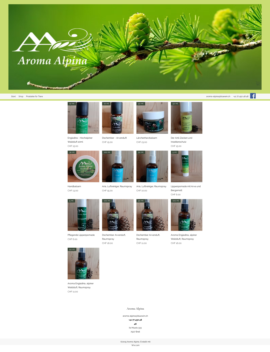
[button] (258, 83)
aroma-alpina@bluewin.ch (218, 96)
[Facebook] (253, 95)
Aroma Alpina (135, 308)
